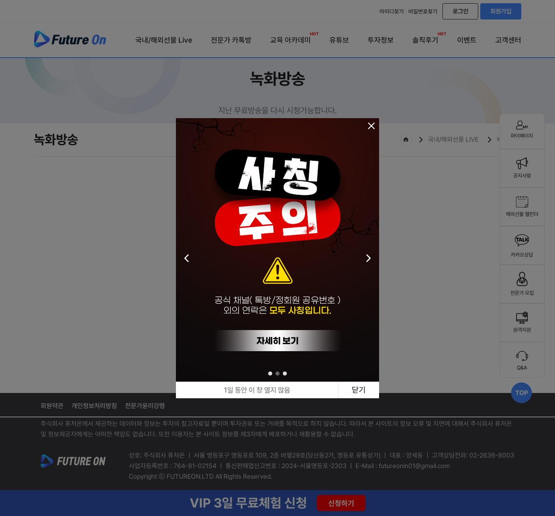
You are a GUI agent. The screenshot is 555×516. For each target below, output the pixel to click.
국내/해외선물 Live (163, 40)
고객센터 (508, 40)
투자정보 (381, 40)
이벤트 (467, 40)
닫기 (359, 390)
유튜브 (339, 40)
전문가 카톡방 (231, 40)
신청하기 (341, 503)
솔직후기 (425, 38)
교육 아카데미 (290, 38)
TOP (521, 393)
